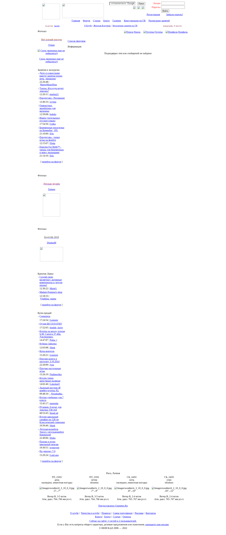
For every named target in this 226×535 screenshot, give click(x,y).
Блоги (106, 20)
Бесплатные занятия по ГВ (125, 26)
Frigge (51, 45)
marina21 (54, 94)
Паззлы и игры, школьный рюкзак (49, 443)
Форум (86, 20)
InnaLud (54, 413)
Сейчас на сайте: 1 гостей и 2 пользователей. (113, 521)
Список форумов (76, 41)
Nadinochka (56, 374)
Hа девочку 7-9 (47, 451)
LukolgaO (55, 384)
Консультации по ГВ (135, 20)
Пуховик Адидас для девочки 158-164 (50, 408)
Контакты (151, 513)
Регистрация (153, 14)
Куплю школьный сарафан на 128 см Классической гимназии (52, 419)
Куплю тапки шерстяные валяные (50, 379)
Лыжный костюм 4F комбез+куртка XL (50, 389)
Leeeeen (54, 320)
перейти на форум (51, 161)
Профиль (183, 32)
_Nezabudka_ (56, 393)
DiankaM (51, 242)
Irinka (53, 438)
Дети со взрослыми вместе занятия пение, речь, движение (51, 76)
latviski (56, 26)
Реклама (139, 513)
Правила (106, 513)
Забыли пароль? (174, 14)
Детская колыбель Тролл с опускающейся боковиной (52, 432)
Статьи (96, 20)
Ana (52, 364)
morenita (54, 403)
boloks (53, 114)
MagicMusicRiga (48, 84)
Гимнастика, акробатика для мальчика (48, 108)
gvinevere (54, 447)
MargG (53, 288)
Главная (76, 20)
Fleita (52, 143)
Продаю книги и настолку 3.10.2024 (49, 360)
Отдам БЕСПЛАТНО (51, 323)
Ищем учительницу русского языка (50, 119)
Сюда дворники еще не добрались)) (51, 60)
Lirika (53, 124)
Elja (52, 133)
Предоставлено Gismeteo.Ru (113, 505)
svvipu (53, 102)
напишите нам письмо (157, 524)
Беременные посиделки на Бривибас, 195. (52, 129)
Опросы (127, 516)
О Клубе (88, 26)
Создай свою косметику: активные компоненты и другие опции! (51, 281)
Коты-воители (47, 351)
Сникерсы (45, 316)
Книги (98, 516)
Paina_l (53, 340)
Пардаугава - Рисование (52, 98)
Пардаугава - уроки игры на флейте (50, 138)
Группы (159, 32)
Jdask (52, 347)
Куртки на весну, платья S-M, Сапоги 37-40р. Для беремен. (52, 334)
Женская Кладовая (102, 26)
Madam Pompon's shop (51, 292)
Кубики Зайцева (48, 343)
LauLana (54, 455)
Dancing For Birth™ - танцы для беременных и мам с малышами (52, 150)
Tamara (51, 189)
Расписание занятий (159, 20)
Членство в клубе (90, 513)
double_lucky (56, 327)
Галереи (117, 20)
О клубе (74, 513)
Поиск (137, 32)
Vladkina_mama (48, 298)
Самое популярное (122, 513)
